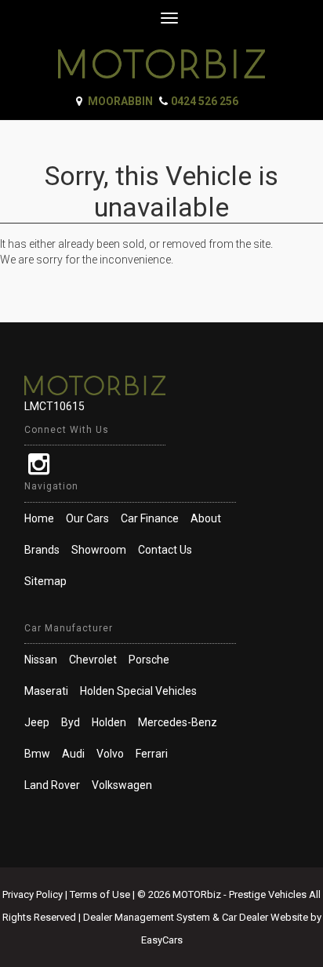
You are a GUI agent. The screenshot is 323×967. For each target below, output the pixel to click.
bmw (37, 753)
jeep (36, 722)
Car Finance (150, 518)
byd (70, 722)
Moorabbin (120, 101)
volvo (110, 753)
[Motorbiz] (161, 58)
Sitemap (45, 581)
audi (73, 753)
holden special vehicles (138, 691)
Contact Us (165, 549)
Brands (42, 549)
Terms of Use (101, 894)
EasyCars (162, 940)
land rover (52, 785)
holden (109, 722)
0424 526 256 (204, 101)
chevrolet (93, 659)
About (206, 518)
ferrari (152, 753)
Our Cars (87, 518)
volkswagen (122, 785)
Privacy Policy (33, 894)
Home (39, 518)
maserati (46, 691)
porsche (149, 659)
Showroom (98, 549)
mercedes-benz (177, 722)
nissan (40, 659)
